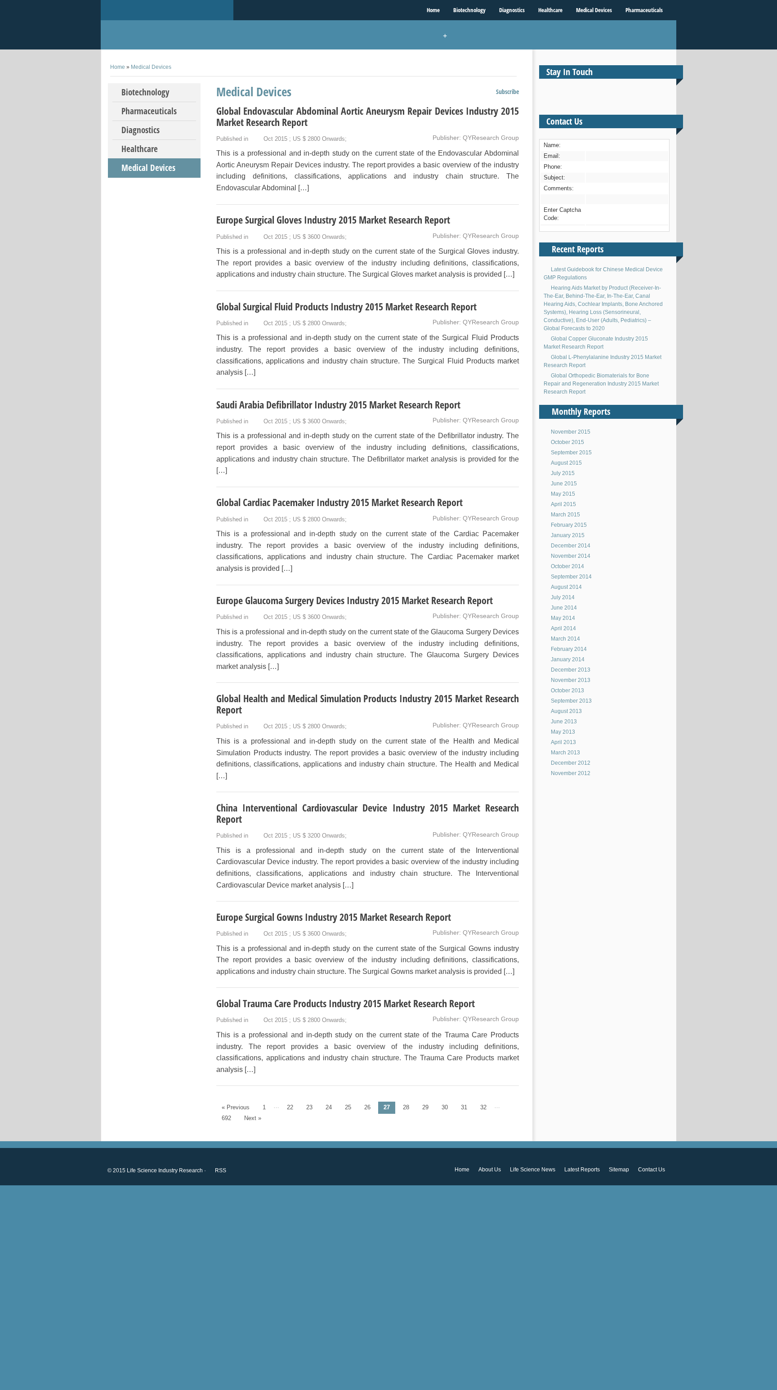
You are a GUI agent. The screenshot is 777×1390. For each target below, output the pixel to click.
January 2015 (568, 535)
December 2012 (570, 763)
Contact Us (651, 1169)
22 (290, 1107)
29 (425, 1107)
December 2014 (570, 546)
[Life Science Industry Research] (167, 10)
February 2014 (569, 649)
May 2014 (563, 618)
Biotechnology (469, 10)
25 (348, 1107)
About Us (489, 1169)
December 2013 (570, 670)
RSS (220, 1170)
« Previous (236, 1107)
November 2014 (570, 556)
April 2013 (563, 742)
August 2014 (566, 587)
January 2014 (568, 659)
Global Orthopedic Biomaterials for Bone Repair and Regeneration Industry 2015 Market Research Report (601, 383)
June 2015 (564, 483)
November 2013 (570, 680)
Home (433, 10)
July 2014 (563, 597)
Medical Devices (594, 10)
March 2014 (565, 639)
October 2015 (567, 442)
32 (483, 1107)
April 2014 (563, 628)
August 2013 (566, 711)
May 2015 (563, 494)
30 (445, 1107)
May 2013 (563, 732)
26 (367, 1107)
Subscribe (507, 91)
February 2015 (569, 525)
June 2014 (564, 608)
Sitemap (619, 1169)
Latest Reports (582, 1169)
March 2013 (565, 752)
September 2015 (571, 452)
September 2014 (571, 577)
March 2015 (565, 514)
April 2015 (563, 504)
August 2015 (566, 463)
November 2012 (570, 773)
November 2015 (570, 432)
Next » (252, 1118)
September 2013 (571, 701)
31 (464, 1107)
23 (309, 1107)
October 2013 (567, 690)
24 (329, 1107)
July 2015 (563, 473)
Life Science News (532, 1169)
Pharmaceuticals (644, 10)
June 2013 (564, 721)
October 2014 (567, 566)
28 (406, 1107)
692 (226, 1118)
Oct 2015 (275, 138)
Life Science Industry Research (165, 1170)
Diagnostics (512, 10)
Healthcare (550, 10)
